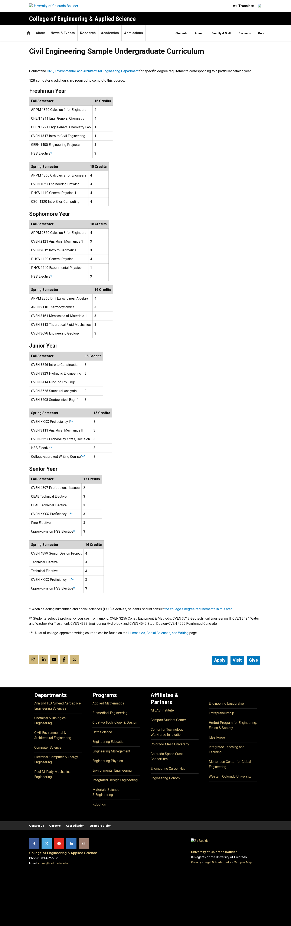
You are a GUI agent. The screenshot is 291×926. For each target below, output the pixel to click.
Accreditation (75, 825)
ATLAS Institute (162, 710)
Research (88, 33)
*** (83, 457)
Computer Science (48, 747)
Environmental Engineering (112, 770)
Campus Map (243, 862)
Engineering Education (108, 742)
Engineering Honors (165, 778)
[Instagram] (84, 843)
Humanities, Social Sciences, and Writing (158, 633)
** (71, 422)
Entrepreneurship (221, 713)
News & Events (63, 33)
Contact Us (36, 825)
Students (181, 33)
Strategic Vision (100, 825)
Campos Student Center (168, 720)
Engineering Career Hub (168, 769)
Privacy (196, 862)
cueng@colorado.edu (53, 863)
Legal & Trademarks (217, 862)
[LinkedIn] (71, 843)
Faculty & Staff (221, 33)
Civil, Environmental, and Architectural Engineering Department (92, 71)
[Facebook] (34, 843)
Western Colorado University (230, 776)
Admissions (133, 33)
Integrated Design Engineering (115, 780)
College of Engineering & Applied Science (82, 18)
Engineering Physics (107, 761)
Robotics (99, 804)
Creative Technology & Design (114, 722)
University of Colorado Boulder (214, 852)
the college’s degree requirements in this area (198, 609)
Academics (110, 33)
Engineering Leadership (226, 703)
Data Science (102, 732)
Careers (55, 825)
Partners (245, 33)
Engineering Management (111, 751)
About (40, 33)
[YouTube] (59, 843)
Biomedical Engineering (109, 713)
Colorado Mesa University (170, 744)
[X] (47, 843)
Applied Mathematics (108, 703)
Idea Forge (217, 737)
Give (261, 33)
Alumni (199, 33)
